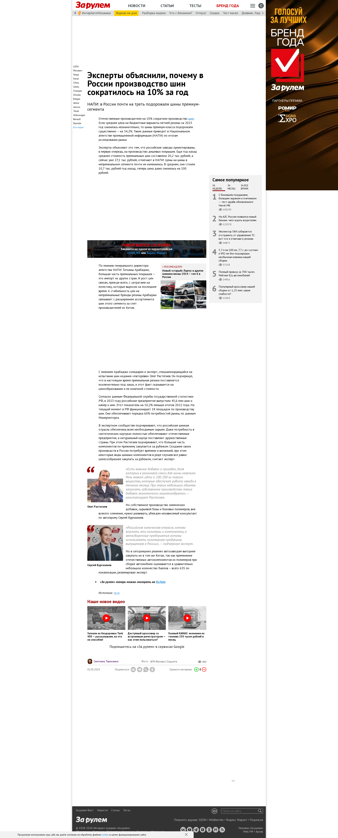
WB (138, 253)
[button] (186, 835)
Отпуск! (201, 13)
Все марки (78, 127)
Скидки (214, 13)
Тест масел (230, 13)
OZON (131, 253)
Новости (136, 5)
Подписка (256, 820)
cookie (105, 834)
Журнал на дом (126, 13)
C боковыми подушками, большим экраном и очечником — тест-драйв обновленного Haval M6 (237, 200)
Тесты (195, 5)
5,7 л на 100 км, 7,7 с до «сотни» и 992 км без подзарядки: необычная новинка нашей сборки (238, 255)
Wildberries (216, 820)
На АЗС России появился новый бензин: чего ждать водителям (237, 218)
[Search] (260, 811)
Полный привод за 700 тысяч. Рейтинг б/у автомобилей (237, 273)
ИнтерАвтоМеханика (96, 13)
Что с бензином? (180, 13)
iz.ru (117, 593)
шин (191, 118)
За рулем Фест (85, 810)
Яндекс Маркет (156, 253)
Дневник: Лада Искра (256, 13)
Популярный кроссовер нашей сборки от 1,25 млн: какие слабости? (237, 290)
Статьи (167, 5)
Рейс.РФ (248, 831)
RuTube (160, 582)
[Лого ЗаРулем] (93, 5)
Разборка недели (154, 13)
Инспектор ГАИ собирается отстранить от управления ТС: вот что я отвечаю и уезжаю (237, 235)
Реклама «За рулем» (251, 828)
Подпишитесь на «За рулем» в (146, 646)
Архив (259, 831)
